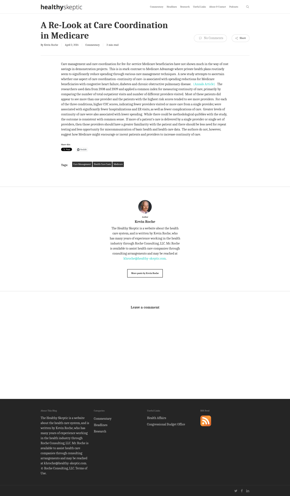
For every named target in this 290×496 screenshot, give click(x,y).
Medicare (118, 164)
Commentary (92, 44)
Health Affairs (156, 418)
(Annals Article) (204, 84)
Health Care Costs (102, 164)
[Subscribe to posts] (205, 428)
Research (100, 431)
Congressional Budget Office (166, 424)
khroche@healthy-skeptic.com (145, 258)
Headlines (100, 425)
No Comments (213, 38)
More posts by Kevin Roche (145, 273)
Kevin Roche (51, 44)
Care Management (82, 164)
